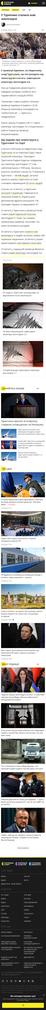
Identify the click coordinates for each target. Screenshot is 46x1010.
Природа (5, 917)
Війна (3, 876)
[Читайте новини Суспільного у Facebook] (7, 981)
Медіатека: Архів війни (11, 884)
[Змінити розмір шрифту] (43, 30)
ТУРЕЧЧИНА (5, 10)
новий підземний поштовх (22, 214)
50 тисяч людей (34, 183)
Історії (4, 914)
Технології (28, 914)
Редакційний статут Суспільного (10, 964)
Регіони (27, 899)
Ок (23, 1005)
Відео (3, 880)
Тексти (27, 876)
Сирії (31, 152)
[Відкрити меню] (44, 3)
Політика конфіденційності (32, 943)
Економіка (28, 906)
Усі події (5, 895)
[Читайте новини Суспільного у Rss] (2, 981)
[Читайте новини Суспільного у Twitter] (11, 981)
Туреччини (13, 74)
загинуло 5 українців (11, 192)
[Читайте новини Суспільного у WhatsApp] (32, 981)
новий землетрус (17, 252)
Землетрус (15, 10)
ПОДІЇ (23, 10)
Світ (3, 910)
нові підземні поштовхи (29, 243)
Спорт (26, 917)
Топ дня (27, 895)
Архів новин (6, 932)
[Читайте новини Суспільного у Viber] (24, 981)
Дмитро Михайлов (13, 25)
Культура (5, 921)
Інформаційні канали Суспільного (10, 948)
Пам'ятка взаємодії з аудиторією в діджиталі (33, 965)
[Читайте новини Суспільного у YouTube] (20, 981)
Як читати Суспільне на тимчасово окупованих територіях (33, 950)
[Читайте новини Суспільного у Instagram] (15, 981)
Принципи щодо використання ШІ (9, 943)
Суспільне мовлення (10, 936)
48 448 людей (22, 175)
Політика (5, 906)
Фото (26, 880)
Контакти (28, 932)
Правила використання (30, 937)
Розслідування (30, 902)
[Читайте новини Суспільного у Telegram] (28, 981)
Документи (29, 957)
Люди (26, 910)
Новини (27, 921)
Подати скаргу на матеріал (9, 958)
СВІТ (30, 10)
